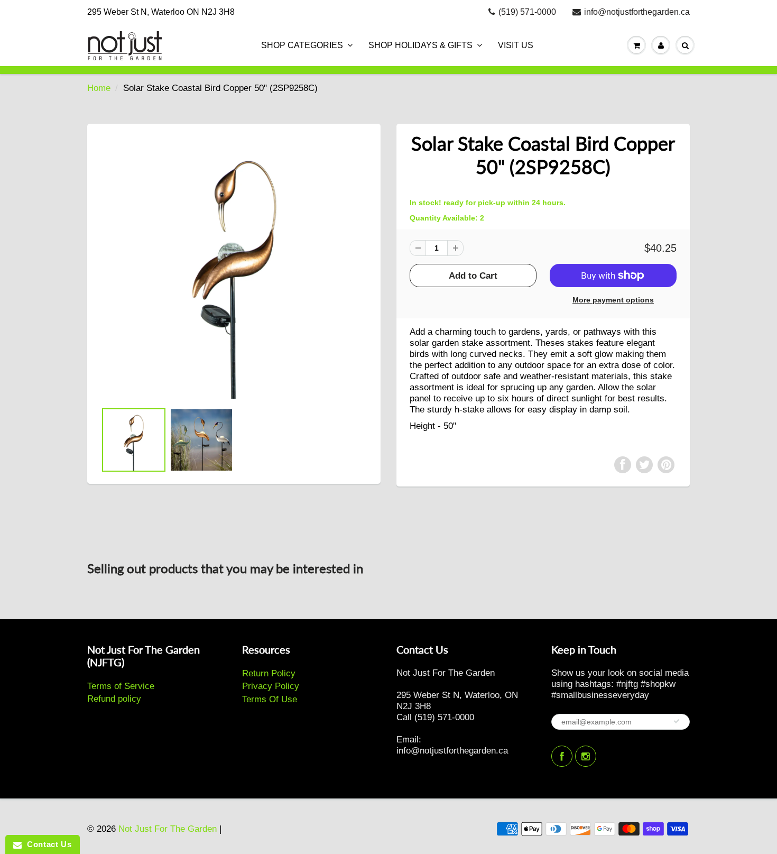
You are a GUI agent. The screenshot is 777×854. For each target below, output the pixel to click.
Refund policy (114, 699)
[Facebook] (561, 756)
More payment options (613, 300)
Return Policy (268, 673)
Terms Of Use (269, 699)
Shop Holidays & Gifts (420, 45)
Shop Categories (302, 45)
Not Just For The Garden (167, 829)
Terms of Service (120, 686)
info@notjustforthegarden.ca (637, 11)
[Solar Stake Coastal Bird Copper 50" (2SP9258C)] (234, 268)
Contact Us (46, 844)
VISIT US (515, 45)
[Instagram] (585, 756)
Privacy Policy (270, 686)
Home (98, 88)
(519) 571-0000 (527, 11)
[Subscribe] (676, 721)
